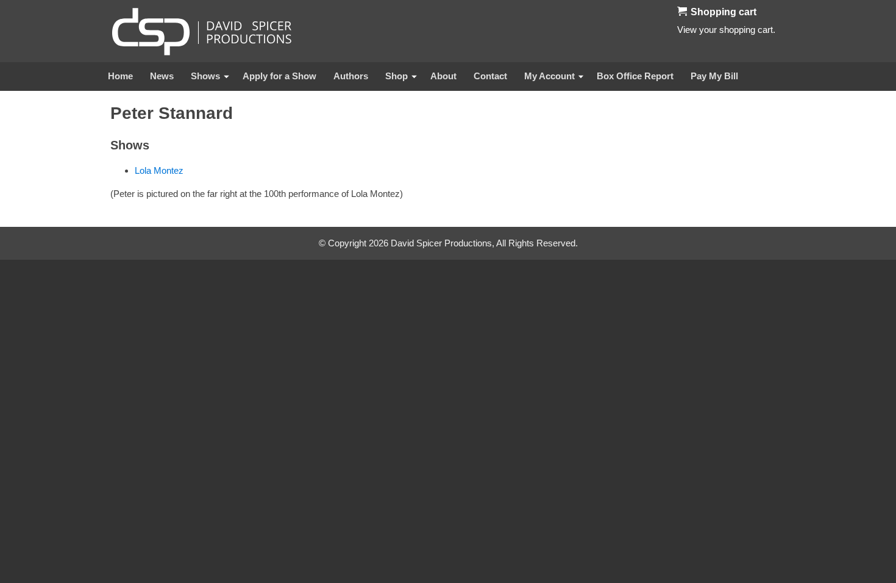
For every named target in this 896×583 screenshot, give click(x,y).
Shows (205, 76)
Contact (490, 76)
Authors (350, 76)
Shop (396, 76)
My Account (549, 76)
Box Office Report (635, 76)
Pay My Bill (714, 76)
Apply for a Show (279, 76)
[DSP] (201, 31)
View (687, 29)
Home (120, 76)
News (162, 76)
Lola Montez (159, 170)
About (443, 76)
